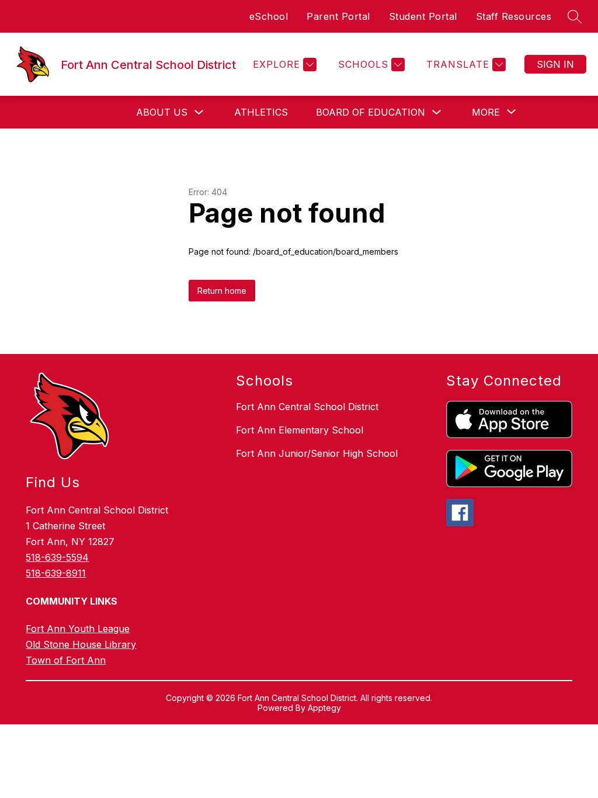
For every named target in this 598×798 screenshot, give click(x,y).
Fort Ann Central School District (307, 406)
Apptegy (324, 708)
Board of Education (370, 112)
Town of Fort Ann (66, 660)
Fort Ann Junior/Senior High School (317, 453)
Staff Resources (514, 16)
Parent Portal (338, 16)
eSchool (268, 16)
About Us (161, 112)
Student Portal (423, 16)
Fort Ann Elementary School (299, 430)
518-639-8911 (56, 573)
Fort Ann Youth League (78, 628)
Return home (221, 291)
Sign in (555, 64)
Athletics (261, 112)
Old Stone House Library (81, 644)
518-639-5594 (57, 557)
